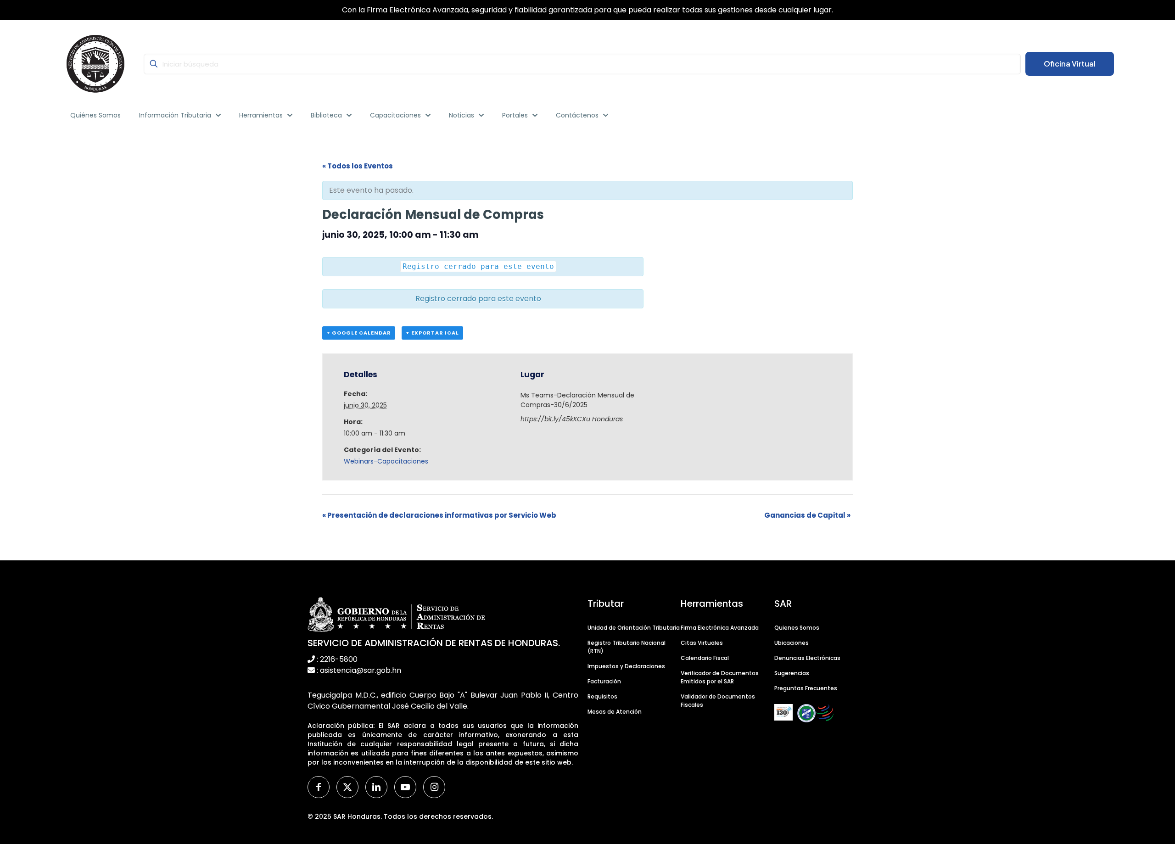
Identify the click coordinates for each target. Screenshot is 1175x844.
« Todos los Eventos (357, 166)
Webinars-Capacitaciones (386, 461)
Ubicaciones (791, 643)
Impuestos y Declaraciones (626, 666)
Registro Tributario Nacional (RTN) (627, 647)
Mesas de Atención (615, 711)
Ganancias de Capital (807, 515)
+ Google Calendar (358, 332)
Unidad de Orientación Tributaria (634, 628)
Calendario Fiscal (705, 658)
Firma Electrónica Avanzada (720, 628)
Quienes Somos (796, 628)
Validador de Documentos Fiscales (718, 701)
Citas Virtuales (702, 643)
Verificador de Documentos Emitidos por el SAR (720, 677)
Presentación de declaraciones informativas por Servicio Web (439, 515)
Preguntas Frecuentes (805, 688)
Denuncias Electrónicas (807, 658)
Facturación (604, 681)
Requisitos (602, 696)
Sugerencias (791, 673)
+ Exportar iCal (432, 332)
